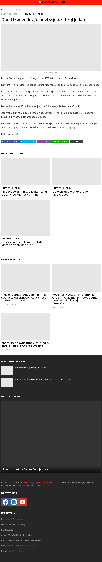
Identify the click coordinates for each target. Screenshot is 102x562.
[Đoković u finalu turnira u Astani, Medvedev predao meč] (25, 218)
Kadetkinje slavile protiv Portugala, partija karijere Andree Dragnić (25, 344)
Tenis (17, 188)
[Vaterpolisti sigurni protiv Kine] (7, 370)
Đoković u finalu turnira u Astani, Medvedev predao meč (23, 244)
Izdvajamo (7, 188)
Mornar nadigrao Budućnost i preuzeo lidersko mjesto (43, 379)
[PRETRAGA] (100, 2)
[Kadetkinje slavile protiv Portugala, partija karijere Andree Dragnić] (25, 326)
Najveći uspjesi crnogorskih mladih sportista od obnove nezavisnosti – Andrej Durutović (25, 297)
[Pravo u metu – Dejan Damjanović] (51, 437)
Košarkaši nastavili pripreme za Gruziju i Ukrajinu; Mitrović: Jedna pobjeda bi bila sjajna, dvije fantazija (74, 299)
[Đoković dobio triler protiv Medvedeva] (76, 171)
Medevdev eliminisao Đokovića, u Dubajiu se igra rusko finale (24, 193)
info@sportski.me (16, 551)
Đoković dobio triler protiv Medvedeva (70, 193)
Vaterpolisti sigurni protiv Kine (30, 367)
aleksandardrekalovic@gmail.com (21, 546)
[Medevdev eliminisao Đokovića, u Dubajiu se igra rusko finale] (25, 171)
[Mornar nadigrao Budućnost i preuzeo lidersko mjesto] (7, 382)
